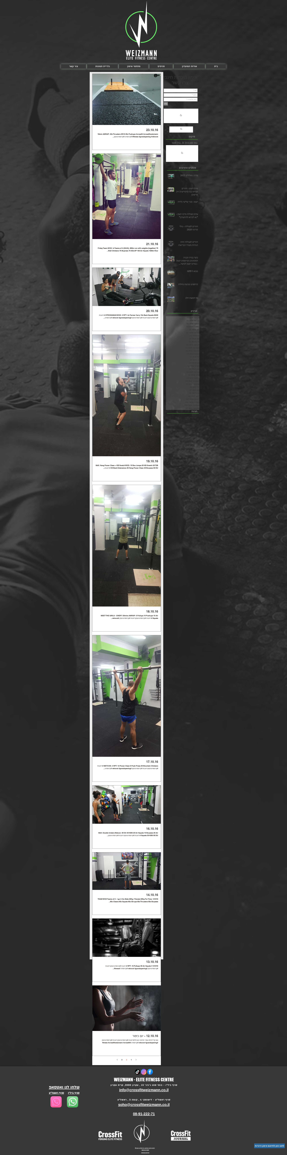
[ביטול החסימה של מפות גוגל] (182, 153)
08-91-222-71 (144, 1114)
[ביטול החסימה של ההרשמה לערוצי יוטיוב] (181, 129)
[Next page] (117, 1060)
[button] (134, 66)
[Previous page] (136, 1060)
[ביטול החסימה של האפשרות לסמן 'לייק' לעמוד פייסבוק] (181, 116)
